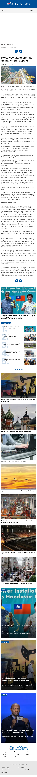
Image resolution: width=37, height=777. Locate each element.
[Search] (28, 10)
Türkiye (5, 752)
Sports (27, 754)
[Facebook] (16, 51)
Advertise (4, 772)
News (3, 44)
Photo (15, 756)
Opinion (28, 752)
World (4, 754)
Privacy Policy (5, 767)
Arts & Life (17, 754)
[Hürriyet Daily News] (18, 4)
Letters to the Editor (24, 770)
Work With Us (22, 767)
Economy (10, 44)
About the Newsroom (7, 770)
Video (4, 756)
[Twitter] (20, 51)
